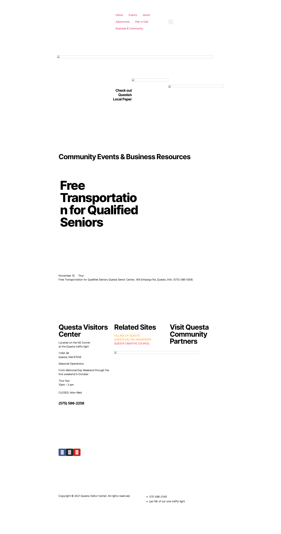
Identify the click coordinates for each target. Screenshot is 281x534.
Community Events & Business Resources (124, 156)
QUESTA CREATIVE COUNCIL (132, 343)
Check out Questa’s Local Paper (122, 94)
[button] (170, 21)
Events (133, 15)
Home (119, 15)
